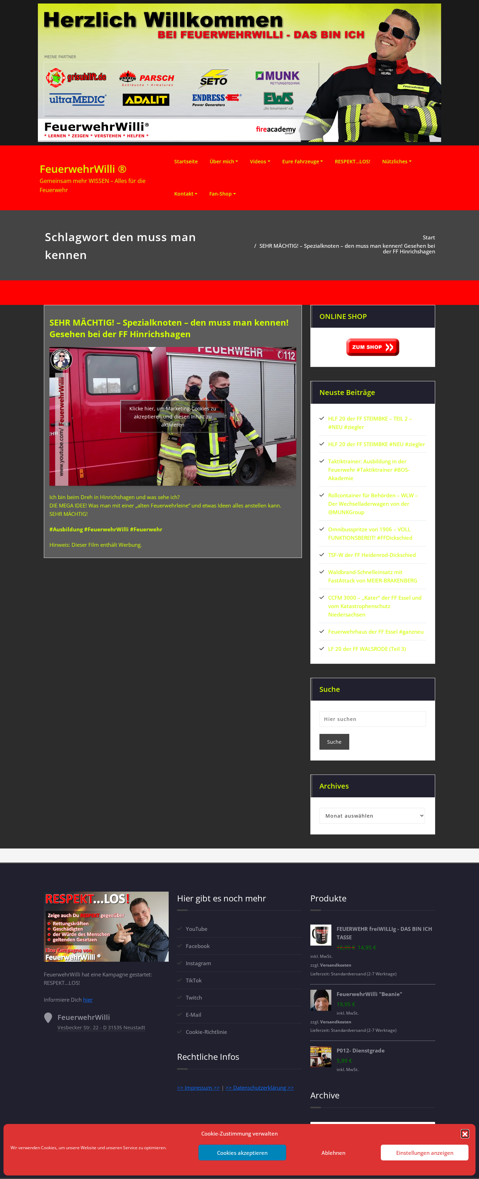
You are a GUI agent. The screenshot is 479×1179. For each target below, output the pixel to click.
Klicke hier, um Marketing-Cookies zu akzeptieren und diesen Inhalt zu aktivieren (172, 416)
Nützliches (394, 161)
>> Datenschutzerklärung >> (259, 1087)
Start (429, 237)
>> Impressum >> (198, 1087)
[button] (464, 1133)
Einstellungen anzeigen (424, 1152)
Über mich (222, 161)
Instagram (198, 963)
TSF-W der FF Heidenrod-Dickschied (372, 554)
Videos (258, 161)
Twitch (194, 997)
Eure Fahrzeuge (300, 161)
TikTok (194, 980)
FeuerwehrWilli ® (83, 169)
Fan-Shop (220, 193)
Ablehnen (333, 1152)
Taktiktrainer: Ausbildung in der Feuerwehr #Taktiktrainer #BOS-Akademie (369, 470)
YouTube (197, 928)
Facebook (198, 945)
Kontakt (184, 193)
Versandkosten (335, 965)
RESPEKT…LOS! (352, 161)
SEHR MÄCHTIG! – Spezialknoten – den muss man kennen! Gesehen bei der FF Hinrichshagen (347, 248)
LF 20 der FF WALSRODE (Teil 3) (367, 648)
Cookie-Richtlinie (206, 1031)
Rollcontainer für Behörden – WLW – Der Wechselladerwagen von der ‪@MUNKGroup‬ (373, 504)
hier (88, 999)
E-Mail (193, 1014)
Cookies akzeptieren (242, 1152)
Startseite (186, 161)
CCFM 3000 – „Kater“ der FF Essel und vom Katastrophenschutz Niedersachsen (374, 606)
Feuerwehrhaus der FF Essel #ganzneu (376, 631)
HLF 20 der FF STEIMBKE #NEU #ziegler (376, 444)
